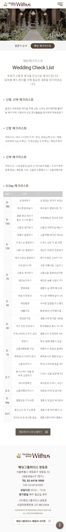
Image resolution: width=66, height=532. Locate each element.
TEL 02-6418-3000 (33, 480)
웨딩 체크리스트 (42, 45)
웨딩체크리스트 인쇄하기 (30, 432)
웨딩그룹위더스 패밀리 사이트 (31, 521)
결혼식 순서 (21, 45)
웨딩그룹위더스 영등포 (16, 4)
